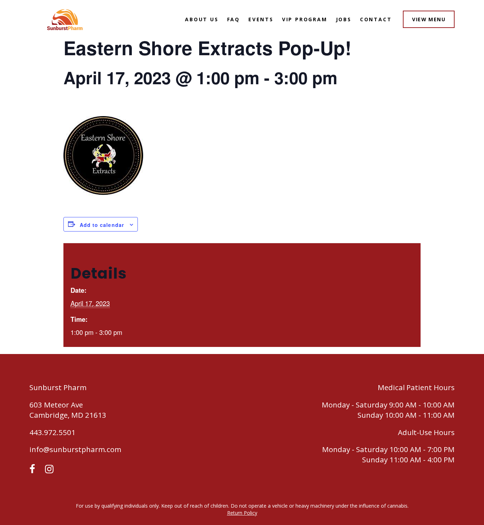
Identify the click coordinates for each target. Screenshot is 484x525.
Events (261, 19)
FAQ (233, 19)
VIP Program (304, 19)
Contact (376, 19)
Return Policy (242, 512)
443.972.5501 (52, 432)
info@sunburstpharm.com (75, 449)
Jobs (343, 19)
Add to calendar (102, 224)
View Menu (428, 19)
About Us (201, 19)
